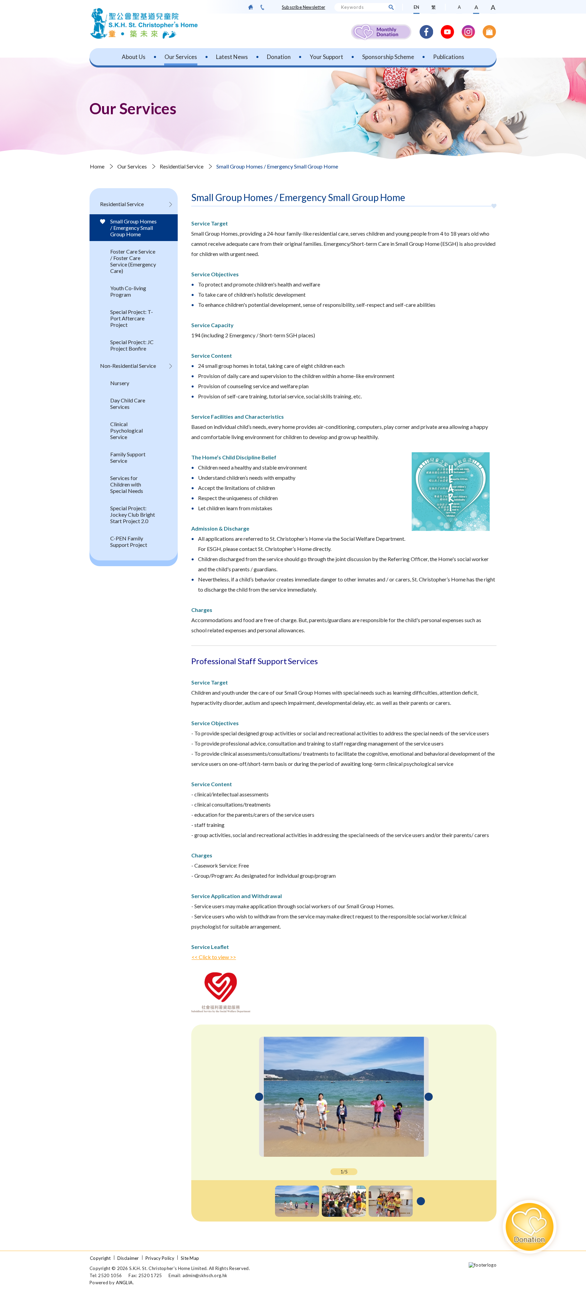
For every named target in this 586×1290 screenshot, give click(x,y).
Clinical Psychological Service (126, 430)
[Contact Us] (262, 7)
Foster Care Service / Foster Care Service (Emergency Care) (133, 261)
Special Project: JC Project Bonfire (132, 345)
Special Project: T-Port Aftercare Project (131, 318)
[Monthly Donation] (381, 31)
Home (97, 166)
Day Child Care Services (127, 403)
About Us (133, 56)
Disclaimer (128, 1258)
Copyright (100, 1258)
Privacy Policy (159, 1258)
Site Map (190, 1258)
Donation (279, 56)
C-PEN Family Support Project (128, 541)
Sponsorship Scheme (388, 56)
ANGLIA (124, 1282)
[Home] (250, 7)
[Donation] (530, 1227)
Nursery (119, 383)
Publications (448, 56)
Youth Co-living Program (128, 291)
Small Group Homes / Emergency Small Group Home (133, 227)
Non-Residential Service (128, 365)
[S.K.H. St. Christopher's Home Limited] (144, 23)
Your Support (326, 56)
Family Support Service (127, 457)
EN (416, 7)
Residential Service (181, 166)
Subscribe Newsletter (303, 7)
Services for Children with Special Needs (126, 484)
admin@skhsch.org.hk (205, 1275)
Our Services (180, 56)
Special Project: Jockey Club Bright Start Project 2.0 (132, 514)
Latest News (232, 56)
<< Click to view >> (214, 957)
